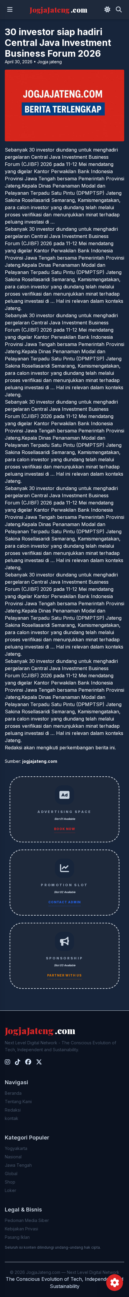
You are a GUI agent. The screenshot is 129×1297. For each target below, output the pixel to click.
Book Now (64, 829)
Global (11, 1173)
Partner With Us (64, 975)
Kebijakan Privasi (21, 1228)
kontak (11, 1118)
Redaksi (13, 1109)
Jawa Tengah (18, 1165)
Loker (10, 1190)
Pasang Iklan (17, 1237)
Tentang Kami (18, 1101)
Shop (10, 1181)
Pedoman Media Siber (27, 1220)
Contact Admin (64, 902)
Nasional (13, 1156)
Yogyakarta (16, 1148)
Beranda (13, 1093)
